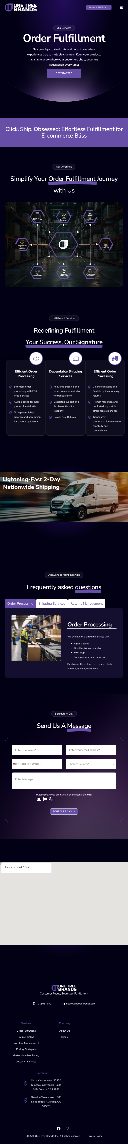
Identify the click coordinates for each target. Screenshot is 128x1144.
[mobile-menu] (119, 7)
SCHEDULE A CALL (64, 811)
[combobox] (91, 764)
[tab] (20, 603)
